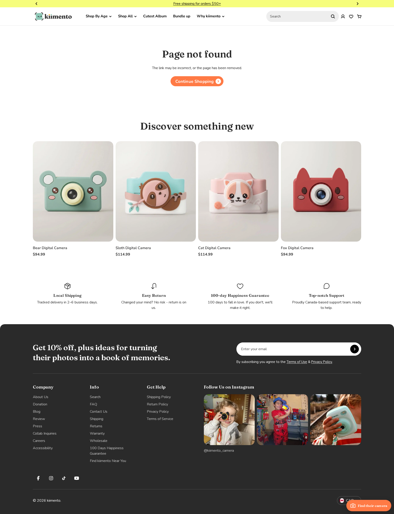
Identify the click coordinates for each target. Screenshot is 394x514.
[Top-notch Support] (326, 296)
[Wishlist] (351, 16)
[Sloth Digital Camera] (156, 191)
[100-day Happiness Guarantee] (240, 296)
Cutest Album (155, 16)
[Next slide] (357, 3)
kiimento (53, 500)
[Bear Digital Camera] (73, 191)
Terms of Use (297, 362)
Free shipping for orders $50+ (197, 3)
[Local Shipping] (67, 293)
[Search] (333, 16)
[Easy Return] (154, 296)
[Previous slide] (36, 3)
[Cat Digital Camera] (238, 191)
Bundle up (181, 16)
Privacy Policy (321, 362)
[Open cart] (359, 16)
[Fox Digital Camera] (321, 191)
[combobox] (302, 16)
